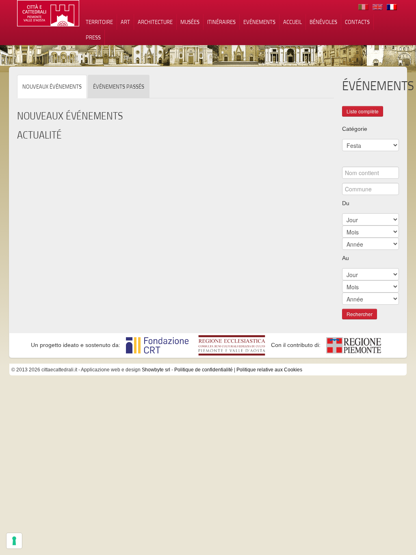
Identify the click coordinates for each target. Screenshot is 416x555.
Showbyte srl (156, 370)
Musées (189, 22)
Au (345, 258)
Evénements (259, 22)
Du (345, 203)
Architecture (155, 22)
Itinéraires (221, 22)
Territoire (99, 22)
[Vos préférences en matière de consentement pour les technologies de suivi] (14, 540)
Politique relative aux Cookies (269, 370)
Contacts (357, 22)
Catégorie (354, 129)
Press (93, 37)
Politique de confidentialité (203, 370)
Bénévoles (323, 22)
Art (125, 22)
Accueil (292, 22)
